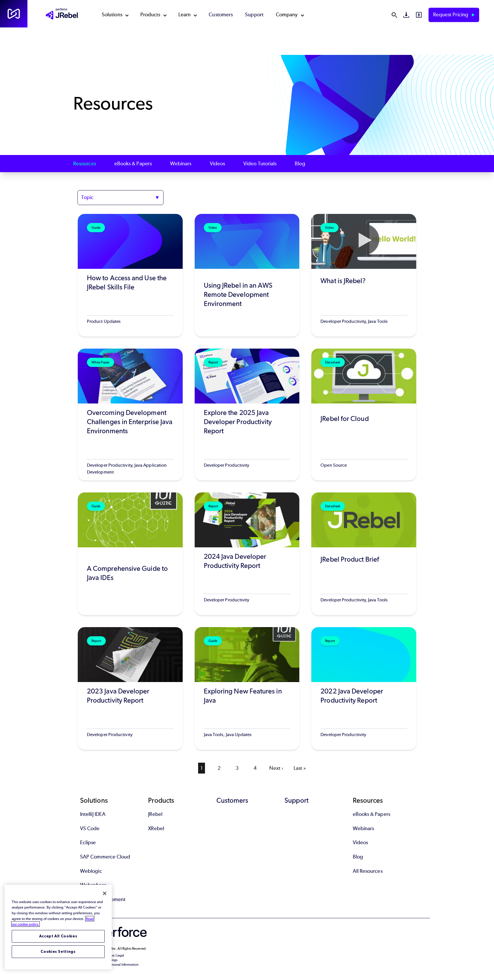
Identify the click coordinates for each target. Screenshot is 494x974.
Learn (184, 14)
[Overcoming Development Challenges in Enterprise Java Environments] (130, 414)
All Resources (368, 871)
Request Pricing (451, 14)
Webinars (181, 163)
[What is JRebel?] (364, 275)
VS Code (90, 828)
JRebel (155, 814)
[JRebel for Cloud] (364, 414)
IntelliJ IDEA (92, 814)
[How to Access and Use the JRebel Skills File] (130, 275)
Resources (84, 163)
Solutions (112, 14)
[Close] (104, 893)
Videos (217, 163)
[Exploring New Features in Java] (247, 688)
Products (150, 14)
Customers (221, 14)
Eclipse (88, 842)
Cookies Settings (58, 951)
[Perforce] (13, 13)
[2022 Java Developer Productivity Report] (364, 688)
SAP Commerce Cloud (105, 857)
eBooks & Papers (133, 163)
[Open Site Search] (394, 14)
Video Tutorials (259, 163)
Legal (120, 955)
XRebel (156, 828)
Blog (300, 163)
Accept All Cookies (58, 936)
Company (287, 14)
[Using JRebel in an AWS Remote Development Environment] (247, 275)
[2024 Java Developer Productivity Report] (247, 554)
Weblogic (91, 871)
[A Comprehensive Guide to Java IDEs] (130, 554)
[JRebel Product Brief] (364, 554)
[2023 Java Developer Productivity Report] (130, 688)
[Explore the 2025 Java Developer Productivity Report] (247, 414)
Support (254, 14)
